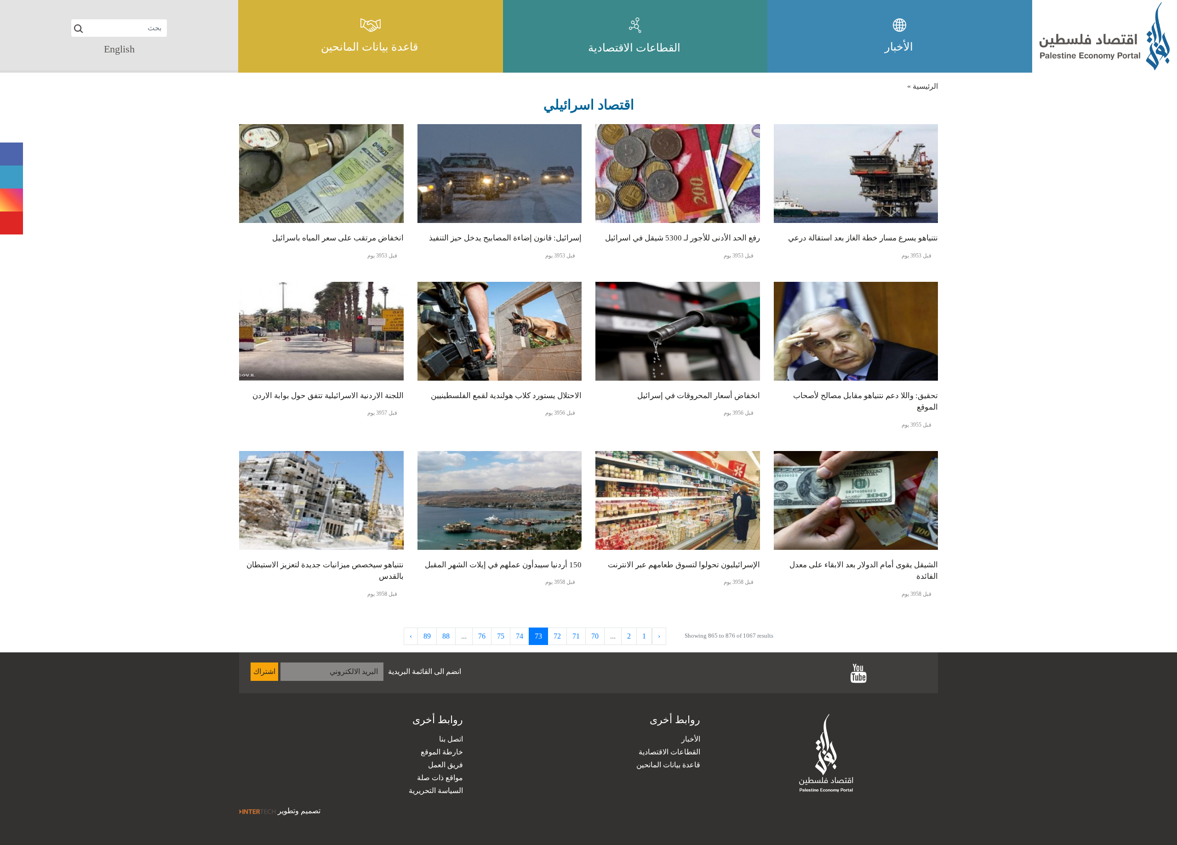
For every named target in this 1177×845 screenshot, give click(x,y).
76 (482, 636)
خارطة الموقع (442, 752)
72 (557, 636)
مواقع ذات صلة (440, 778)
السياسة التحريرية (436, 790)
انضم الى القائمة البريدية (424, 671)
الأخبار (690, 739)
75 (500, 636)
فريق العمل (445, 765)
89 (427, 636)
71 (576, 636)
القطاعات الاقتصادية (669, 752)
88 (446, 636)
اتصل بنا (451, 739)
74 (519, 636)
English (119, 49)
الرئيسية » (922, 86)
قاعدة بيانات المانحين (668, 765)
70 (595, 636)
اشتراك (264, 671)
